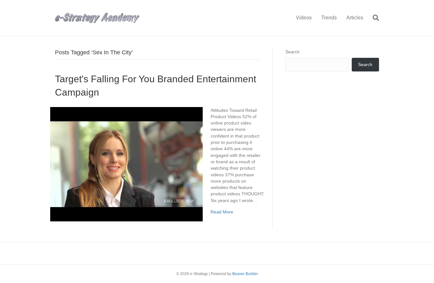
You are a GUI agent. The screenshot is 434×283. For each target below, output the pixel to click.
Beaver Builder (245, 274)
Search (292, 51)
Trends (329, 17)
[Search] (373, 17)
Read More (222, 211)
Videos (304, 17)
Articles (354, 17)
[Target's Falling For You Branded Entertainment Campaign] (126, 163)
